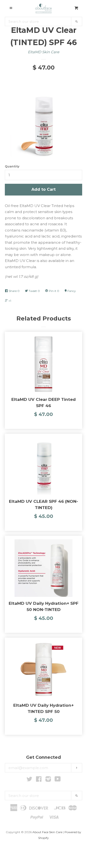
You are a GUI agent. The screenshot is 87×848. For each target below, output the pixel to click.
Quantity (12, 166)
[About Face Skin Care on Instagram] (48, 780)
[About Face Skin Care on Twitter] (29, 780)
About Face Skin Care (47, 832)
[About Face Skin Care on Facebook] (39, 780)
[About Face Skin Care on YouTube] (58, 780)
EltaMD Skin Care (43, 52)
